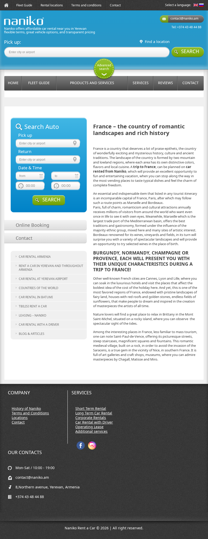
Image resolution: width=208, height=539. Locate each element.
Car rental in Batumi (36, 297)
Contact (115, 5)
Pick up (25, 135)
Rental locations (52, 5)
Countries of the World (38, 288)
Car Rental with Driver (94, 422)
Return (24, 151)
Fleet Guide (24, 5)
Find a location (157, 41)
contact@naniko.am (184, 18)
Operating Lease (89, 427)
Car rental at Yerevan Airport (43, 279)
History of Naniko (26, 408)
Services (141, 82)
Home (13, 82)
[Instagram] (92, 448)
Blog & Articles (31, 334)
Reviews (165, 82)
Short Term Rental (90, 408)
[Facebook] (81, 448)
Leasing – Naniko (32, 315)
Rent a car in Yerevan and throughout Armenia (51, 268)
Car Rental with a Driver (39, 324)
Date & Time (30, 168)
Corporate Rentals (90, 417)
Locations (20, 417)
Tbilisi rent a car (33, 306)
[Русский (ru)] (201, 5)
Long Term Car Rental (93, 413)
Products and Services (92, 82)
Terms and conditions (86, 5)
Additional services (91, 431)
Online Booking (32, 225)
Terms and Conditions (30, 413)
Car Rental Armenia (35, 256)
